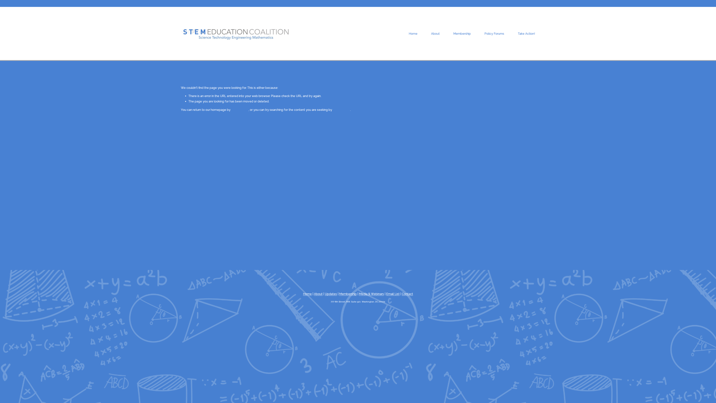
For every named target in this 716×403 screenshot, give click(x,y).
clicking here (240, 110)
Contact (407, 294)
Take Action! (526, 33)
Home (413, 33)
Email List (393, 294)
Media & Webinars (371, 294)
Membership (462, 33)
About (318, 294)
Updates (331, 294)
